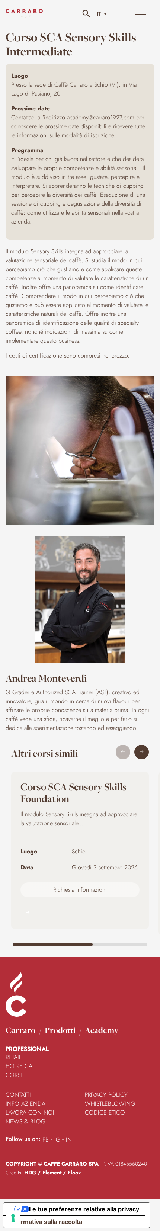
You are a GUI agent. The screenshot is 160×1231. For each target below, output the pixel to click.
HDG (30, 1172)
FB (45, 1139)
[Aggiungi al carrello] (80, 912)
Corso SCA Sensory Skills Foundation (73, 792)
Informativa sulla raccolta (45, 1221)
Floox (74, 1172)
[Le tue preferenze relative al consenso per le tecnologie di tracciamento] (13, 1218)
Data (26, 867)
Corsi (14, 1075)
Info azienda (25, 1103)
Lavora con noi (30, 1112)
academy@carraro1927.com (100, 117)
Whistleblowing (110, 1103)
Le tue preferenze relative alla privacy (84, 1209)
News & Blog (25, 1121)
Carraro (20, 1030)
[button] (141, 752)
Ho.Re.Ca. (20, 1066)
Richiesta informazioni (80, 889)
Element (51, 1172)
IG (57, 1139)
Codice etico (105, 1112)
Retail (14, 1057)
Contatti (18, 1094)
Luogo (28, 851)
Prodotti (60, 1030)
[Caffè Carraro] (24, 18)
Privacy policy (106, 1094)
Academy (101, 1030)
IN (69, 1139)
